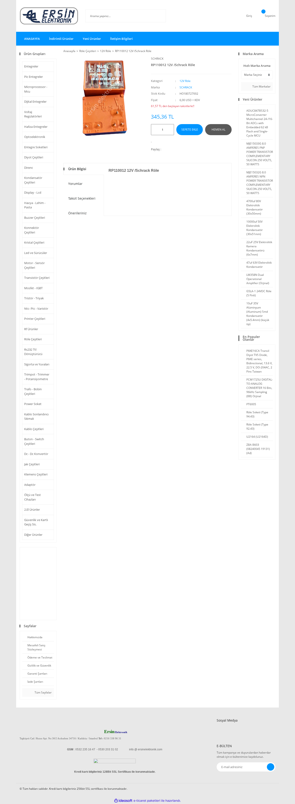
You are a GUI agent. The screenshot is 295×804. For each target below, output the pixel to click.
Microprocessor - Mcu (35, 89)
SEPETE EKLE (189, 129)
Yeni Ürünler (92, 39)
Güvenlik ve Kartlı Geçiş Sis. (36, 522)
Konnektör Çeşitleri (31, 230)
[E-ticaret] (146, 800)
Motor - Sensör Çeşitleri (34, 265)
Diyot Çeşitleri (33, 157)
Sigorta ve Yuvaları (36, 364)
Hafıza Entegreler (35, 127)
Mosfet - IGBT (33, 288)
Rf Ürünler (31, 329)
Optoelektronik (34, 137)
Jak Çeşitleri (32, 464)
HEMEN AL (218, 129)
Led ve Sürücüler (35, 253)
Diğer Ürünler (33, 535)
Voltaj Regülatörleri (33, 114)
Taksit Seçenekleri (81, 198)
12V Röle (185, 81)
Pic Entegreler (33, 77)
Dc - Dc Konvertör (36, 454)
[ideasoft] (123, 800)
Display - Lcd (32, 192)
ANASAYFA (32, 39)
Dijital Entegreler (35, 101)
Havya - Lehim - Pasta (34, 205)
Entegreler (31, 66)
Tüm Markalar (261, 86)
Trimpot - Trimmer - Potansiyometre (36, 376)
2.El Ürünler (32, 509)
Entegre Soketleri (35, 147)
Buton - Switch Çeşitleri (34, 441)
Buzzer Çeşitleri (34, 218)
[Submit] (270, 767)
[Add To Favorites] (152, 140)
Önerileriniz (77, 213)
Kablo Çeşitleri (34, 429)
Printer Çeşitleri (34, 319)
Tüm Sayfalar (43, 692)
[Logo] (49, 16)
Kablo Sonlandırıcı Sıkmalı (36, 416)
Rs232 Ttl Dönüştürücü (33, 351)
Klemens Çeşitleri (35, 474)
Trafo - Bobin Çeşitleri (33, 391)
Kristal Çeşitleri (34, 242)
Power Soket (32, 404)
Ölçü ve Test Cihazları (32, 497)
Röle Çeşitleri (33, 339)
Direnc (28, 168)
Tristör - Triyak (34, 298)
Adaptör (29, 485)
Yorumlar (75, 183)
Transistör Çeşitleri (37, 278)
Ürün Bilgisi (77, 169)
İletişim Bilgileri (121, 39)
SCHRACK (157, 59)
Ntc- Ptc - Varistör (36, 308)
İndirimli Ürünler (61, 39)
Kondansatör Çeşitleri (33, 180)
